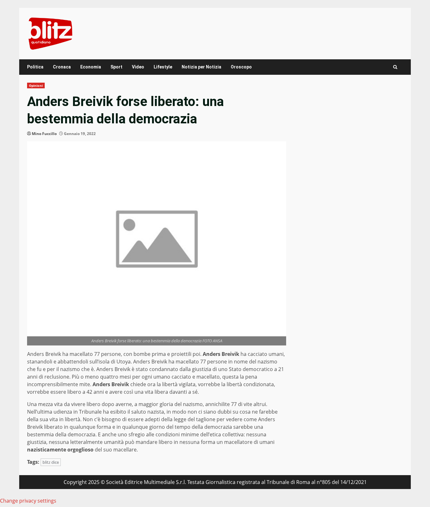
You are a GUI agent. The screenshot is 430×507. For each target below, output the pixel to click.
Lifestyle (163, 66)
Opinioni (36, 85)
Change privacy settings (28, 500)
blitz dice (50, 462)
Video (138, 66)
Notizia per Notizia (201, 66)
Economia (90, 66)
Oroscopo (241, 66)
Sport (116, 66)
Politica (35, 66)
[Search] (395, 67)
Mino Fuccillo (44, 133)
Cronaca (62, 66)
